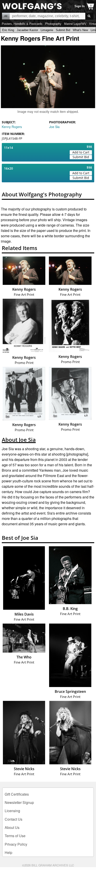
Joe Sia (54, 126)
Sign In (80, 6)
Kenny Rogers (12, 126)
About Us (12, 827)
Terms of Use (15, 835)
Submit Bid (63, 30)
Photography (53, 23)
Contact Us (13, 819)
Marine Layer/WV (75, 23)
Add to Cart (80, 152)
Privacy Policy (16, 844)
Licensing (12, 810)
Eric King (8, 30)
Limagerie (47, 30)
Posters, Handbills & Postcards (22, 23)
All (5, 16)
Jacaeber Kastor (27, 30)
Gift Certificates (17, 794)
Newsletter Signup (19, 802)
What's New (80, 30)
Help (8, 852)
